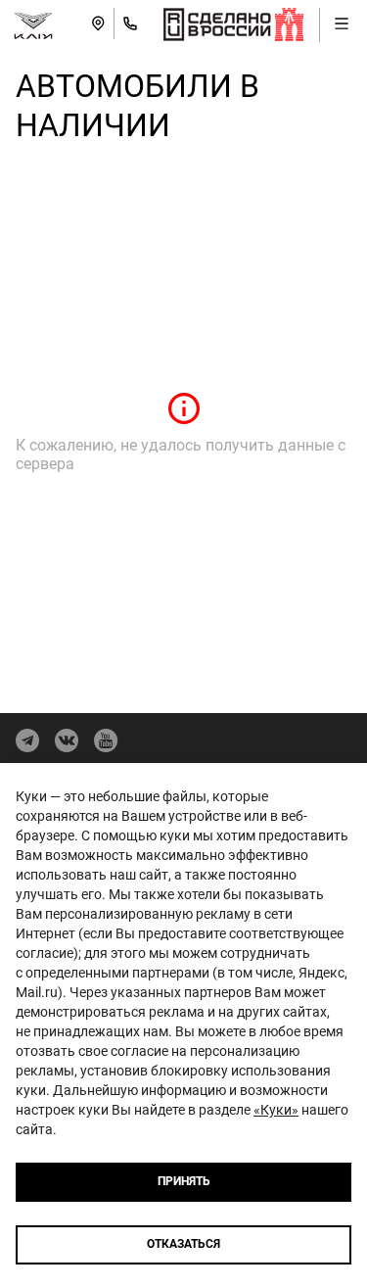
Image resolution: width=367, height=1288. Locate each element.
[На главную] (33, 23)
